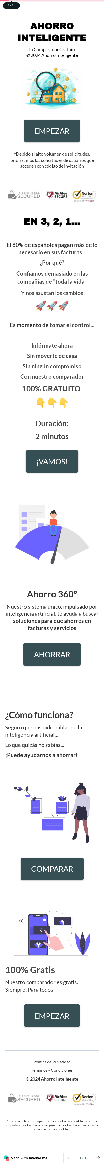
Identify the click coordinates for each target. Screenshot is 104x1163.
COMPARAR (52, 868)
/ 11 (83, 1158)
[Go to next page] (98, 1158)
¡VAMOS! (52, 461)
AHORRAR (52, 654)
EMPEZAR (52, 131)
